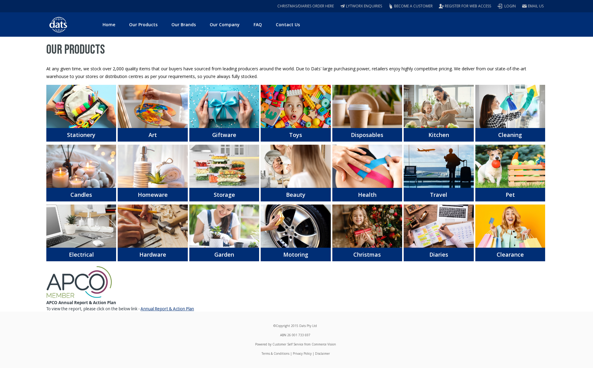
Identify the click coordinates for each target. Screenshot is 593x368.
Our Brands (183, 24)
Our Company (225, 24)
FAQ (258, 24)
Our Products (143, 24)
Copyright (283, 326)
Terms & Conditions (275, 353)
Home (109, 24)
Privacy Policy (302, 353)
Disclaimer (322, 353)
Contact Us (288, 24)
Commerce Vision (324, 344)
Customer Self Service (287, 344)
